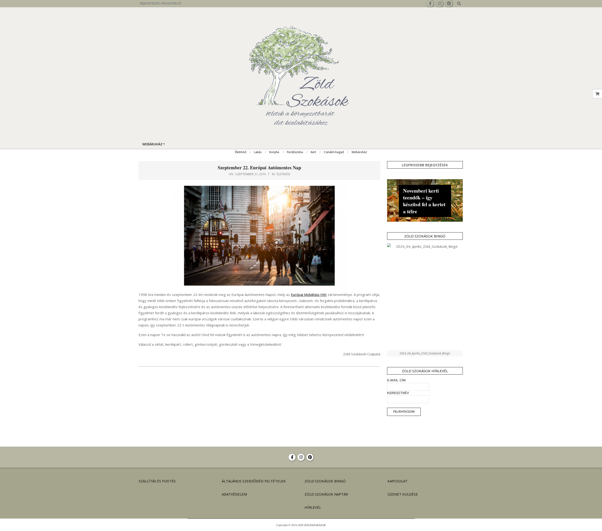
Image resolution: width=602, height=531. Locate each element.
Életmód (283, 174)
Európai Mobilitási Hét (309, 294)
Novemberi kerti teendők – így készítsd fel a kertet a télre (424, 201)
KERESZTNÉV (398, 393)
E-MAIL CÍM (396, 380)
